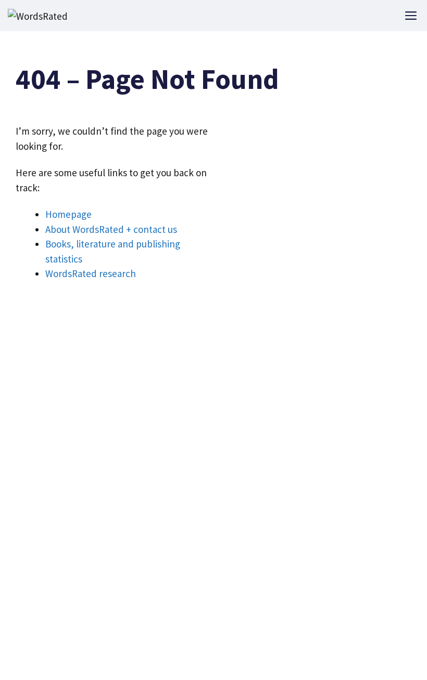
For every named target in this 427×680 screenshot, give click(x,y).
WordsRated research (90, 273)
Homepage (68, 214)
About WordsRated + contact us (111, 229)
